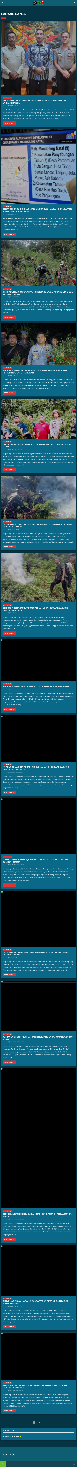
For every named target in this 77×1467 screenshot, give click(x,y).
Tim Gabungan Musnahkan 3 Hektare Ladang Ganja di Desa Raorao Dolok (38, 293)
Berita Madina (7, 98)
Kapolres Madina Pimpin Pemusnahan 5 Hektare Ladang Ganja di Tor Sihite (36, 768)
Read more (9, 123)
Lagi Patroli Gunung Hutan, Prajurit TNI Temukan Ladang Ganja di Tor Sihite (37, 525)
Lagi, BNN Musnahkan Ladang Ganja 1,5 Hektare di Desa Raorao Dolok (35, 953)
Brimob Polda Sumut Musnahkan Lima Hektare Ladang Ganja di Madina (35, 609)
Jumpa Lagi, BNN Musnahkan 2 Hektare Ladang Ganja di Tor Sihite (38, 1038)
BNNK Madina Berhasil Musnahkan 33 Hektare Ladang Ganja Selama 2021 (35, 1386)
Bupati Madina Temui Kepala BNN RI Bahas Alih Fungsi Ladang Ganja (34, 101)
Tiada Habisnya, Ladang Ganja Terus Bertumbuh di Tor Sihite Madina (35, 1302)
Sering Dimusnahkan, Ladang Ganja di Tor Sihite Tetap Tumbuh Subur (35, 860)
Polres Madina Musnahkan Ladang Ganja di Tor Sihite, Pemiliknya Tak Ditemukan (35, 371)
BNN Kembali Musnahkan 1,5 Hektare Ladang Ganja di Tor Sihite (37, 445)
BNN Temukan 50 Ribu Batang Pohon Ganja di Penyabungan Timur (38, 1215)
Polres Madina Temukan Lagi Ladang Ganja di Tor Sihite (36, 686)
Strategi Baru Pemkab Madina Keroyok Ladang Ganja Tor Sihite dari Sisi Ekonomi (37, 210)
